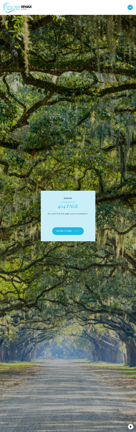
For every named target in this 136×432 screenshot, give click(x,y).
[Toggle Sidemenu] (130, 7)
